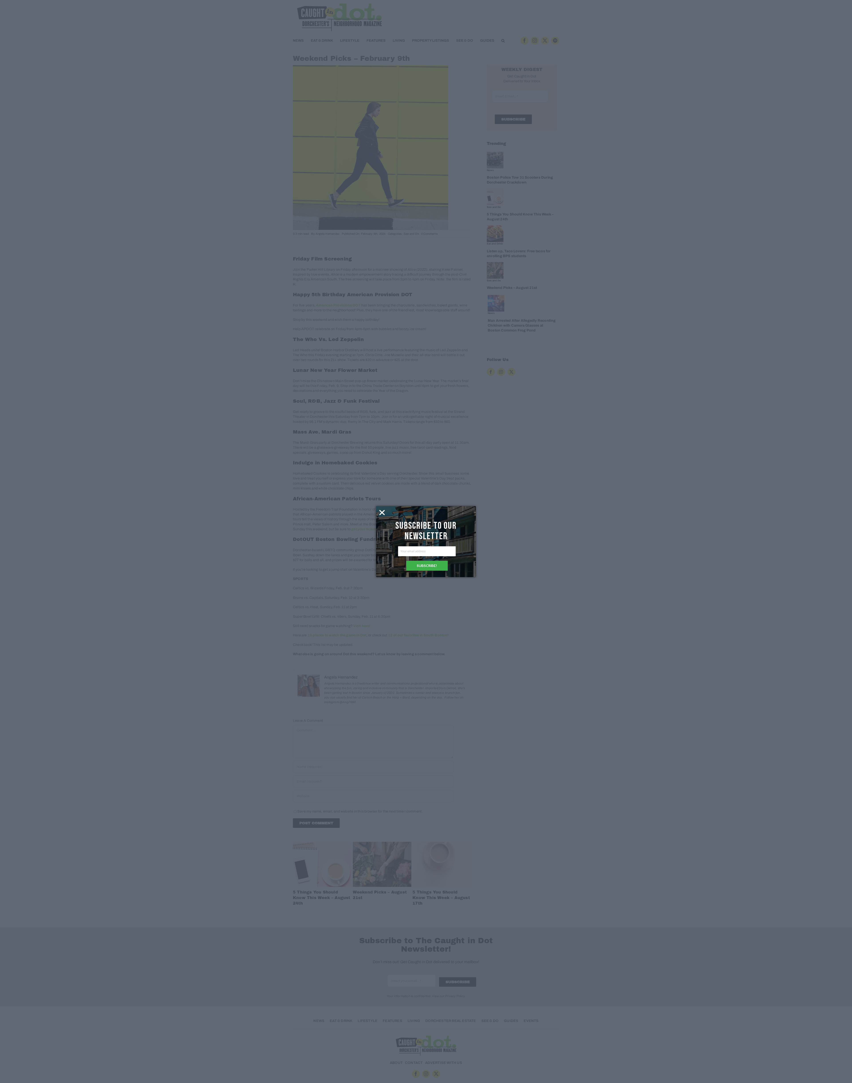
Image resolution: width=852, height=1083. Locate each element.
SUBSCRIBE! (427, 565)
